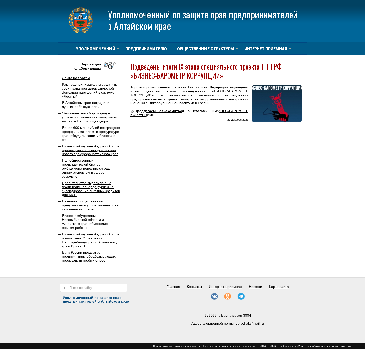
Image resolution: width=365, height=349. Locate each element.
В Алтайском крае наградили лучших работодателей (85, 105)
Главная (173, 287)
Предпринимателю (146, 48)
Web (350, 346)
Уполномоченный (95, 48)
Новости (255, 287)
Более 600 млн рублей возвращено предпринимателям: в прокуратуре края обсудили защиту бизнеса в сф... (91, 134)
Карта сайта (279, 287)
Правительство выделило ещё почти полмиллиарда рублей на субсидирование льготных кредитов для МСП (91, 189)
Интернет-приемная (225, 287)
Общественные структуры (205, 48)
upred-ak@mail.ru (250, 323)
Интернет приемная (265, 48)
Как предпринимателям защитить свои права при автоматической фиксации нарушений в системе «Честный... (89, 90)
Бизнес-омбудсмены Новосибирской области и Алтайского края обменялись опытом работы (85, 222)
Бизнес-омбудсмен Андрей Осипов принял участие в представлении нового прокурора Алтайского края (90, 150)
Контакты (194, 287)
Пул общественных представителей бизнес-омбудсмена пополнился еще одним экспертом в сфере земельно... (86, 168)
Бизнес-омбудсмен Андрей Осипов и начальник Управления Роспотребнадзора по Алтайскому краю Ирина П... (90, 240)
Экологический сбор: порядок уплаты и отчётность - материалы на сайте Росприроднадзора (89, 117)
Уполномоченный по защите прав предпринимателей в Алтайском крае (202, 20)
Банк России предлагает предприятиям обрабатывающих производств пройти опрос (89, 256)
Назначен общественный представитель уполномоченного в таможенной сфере (90, 205)
